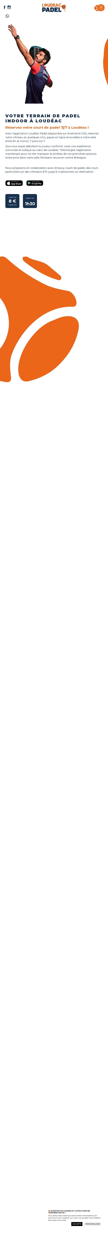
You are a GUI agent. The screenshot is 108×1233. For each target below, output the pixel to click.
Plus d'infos (61, 1220)
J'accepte (76, 1224)
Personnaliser (93, 1224)
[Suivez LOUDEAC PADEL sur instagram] (9, 8)
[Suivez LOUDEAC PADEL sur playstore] (34, 183)
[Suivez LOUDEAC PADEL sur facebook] (4, 8)
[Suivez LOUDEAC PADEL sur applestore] (14, 183)
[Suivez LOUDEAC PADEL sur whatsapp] (7, 16)
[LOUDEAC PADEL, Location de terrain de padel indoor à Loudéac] (54, 11)
